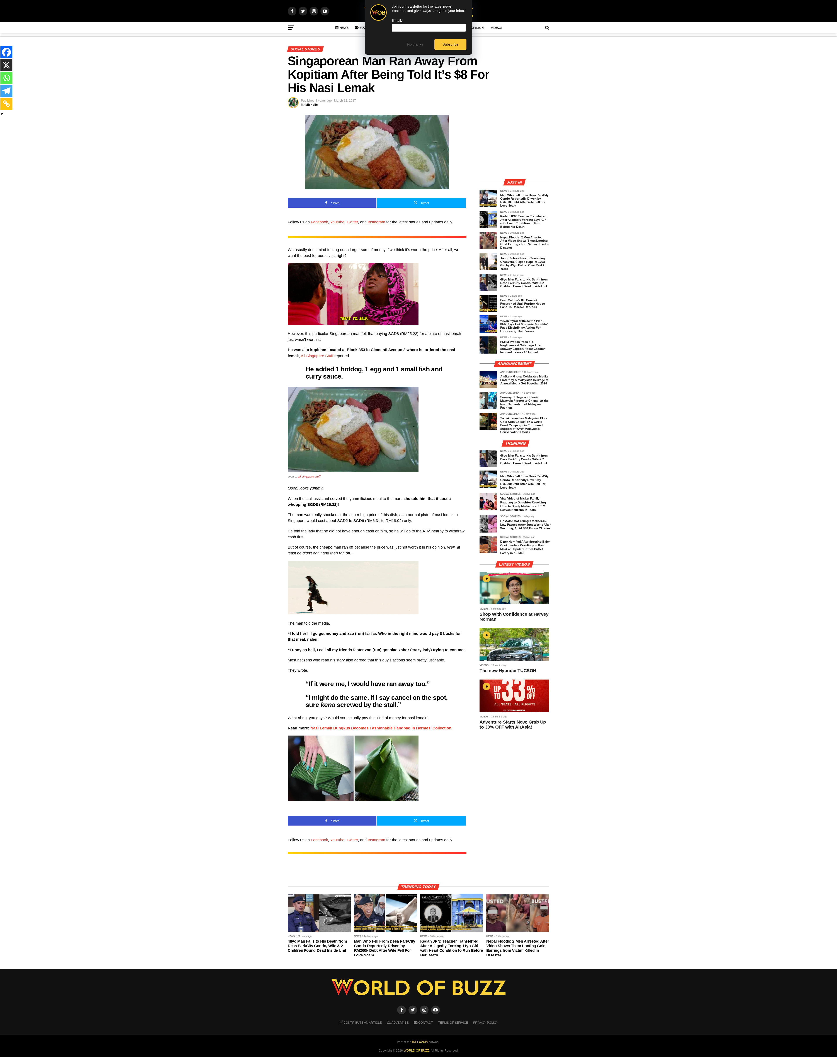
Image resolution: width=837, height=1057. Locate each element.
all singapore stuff (309, 476)
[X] (6, 65)
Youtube (337, 222)
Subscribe (450, 44)
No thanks (415, 44)
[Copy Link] (6, 104)
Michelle (311, 104)
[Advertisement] (514, 145)
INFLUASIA (420, 1041)
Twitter (352, 222)
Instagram (376, 222)
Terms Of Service (453, 1022)
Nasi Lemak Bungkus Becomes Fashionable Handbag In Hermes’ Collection (380, 728)
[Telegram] (6, 91)
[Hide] (1, 114)
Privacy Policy (485, 1022)
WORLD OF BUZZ (416, 1050)
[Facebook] (6, 52)
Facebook (319, 222)
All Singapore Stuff (317, 356)
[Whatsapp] (6, 78)
